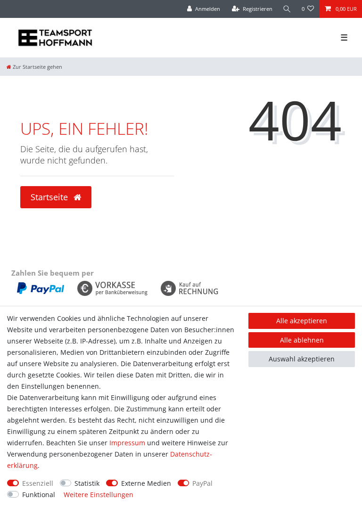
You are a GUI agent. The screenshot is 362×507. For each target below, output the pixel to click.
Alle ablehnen (302, 339)
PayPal (202, 483)
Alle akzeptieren (301, 320)
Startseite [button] (50, 197)
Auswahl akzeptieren (302, 358)
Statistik (86, 483)
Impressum (127, 442)
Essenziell (37, 483)
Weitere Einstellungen (98, 494)
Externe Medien (146, 483)
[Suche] (287, 9)
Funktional (38, 494)
